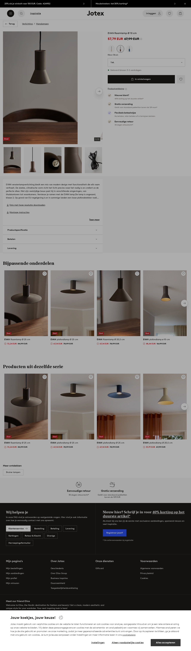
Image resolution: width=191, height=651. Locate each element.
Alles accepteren (165, 642)
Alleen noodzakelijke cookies (128, 642)
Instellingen (98, 642)
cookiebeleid (128, 635)
